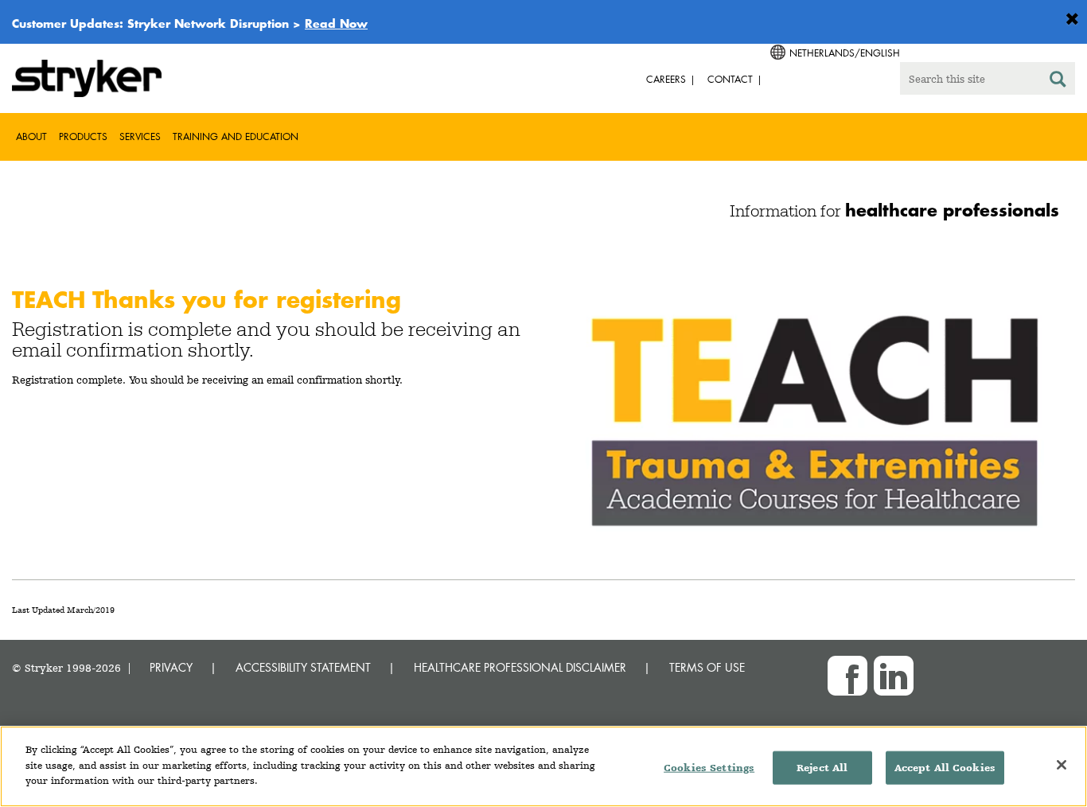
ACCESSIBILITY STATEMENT (303, 667)
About (31, 136)
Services (140, 136)
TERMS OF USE (707, 667)
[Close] (1061, 764)
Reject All (822, 768)
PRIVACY (171, 667)
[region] (543, 766)
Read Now (336, 23)
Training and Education (235, 136)
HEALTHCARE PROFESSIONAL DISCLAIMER (520, 667)
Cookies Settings (709, 768)
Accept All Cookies (944, 768)
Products (83, 136)
